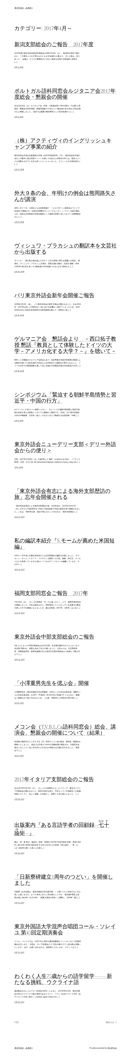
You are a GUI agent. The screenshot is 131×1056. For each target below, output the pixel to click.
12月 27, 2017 (19, 517)
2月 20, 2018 (19, 272)
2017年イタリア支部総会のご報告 (54, 779)
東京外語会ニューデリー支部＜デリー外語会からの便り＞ (65, 447)
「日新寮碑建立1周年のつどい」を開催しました (63, 880)
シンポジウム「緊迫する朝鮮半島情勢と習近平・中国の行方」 (65, 398)
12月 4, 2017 (19, 756)
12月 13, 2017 (19, 570)
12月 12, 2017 (19, 660)
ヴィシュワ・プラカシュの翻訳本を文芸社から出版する (65, 248)
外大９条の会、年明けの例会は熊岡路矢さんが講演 (65, 196)
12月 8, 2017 (19, 703)
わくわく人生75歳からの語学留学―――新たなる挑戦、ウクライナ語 (63, 979)
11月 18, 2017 (19, 799)
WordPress (112, 1048)
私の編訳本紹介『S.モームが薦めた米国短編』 (64, 543)
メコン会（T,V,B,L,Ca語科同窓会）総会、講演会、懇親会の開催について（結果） (65, 730)
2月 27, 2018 (19, 169)
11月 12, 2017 (19, 952)
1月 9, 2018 (18, 467)
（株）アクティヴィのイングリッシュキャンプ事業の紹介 (63, 143)
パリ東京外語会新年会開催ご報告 (54, 295)
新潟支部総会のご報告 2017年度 (54, 44)
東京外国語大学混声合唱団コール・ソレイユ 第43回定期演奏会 (65, 929)
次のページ (111, 1022)
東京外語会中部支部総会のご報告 (54, 637)
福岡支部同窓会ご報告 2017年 (51, 593)
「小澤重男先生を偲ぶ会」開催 (51, 683)
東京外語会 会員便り (23, 8)
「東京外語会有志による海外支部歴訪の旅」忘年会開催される (62, 494)
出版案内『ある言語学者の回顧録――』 (61, 828)
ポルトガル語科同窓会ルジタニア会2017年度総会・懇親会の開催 (65, 94)
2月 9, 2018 (18, 421)
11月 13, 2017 (19, 903)
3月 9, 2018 (18, 67)
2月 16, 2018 (19, 315)
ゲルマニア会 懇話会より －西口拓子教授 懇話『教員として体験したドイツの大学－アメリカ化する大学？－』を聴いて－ (65, 345)
